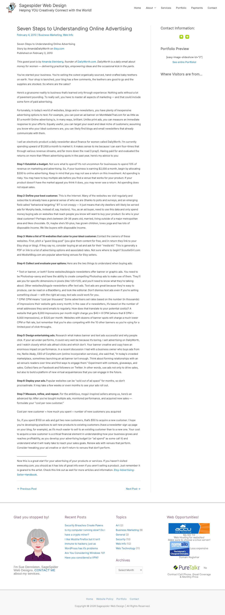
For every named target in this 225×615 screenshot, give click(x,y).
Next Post (133, 488)
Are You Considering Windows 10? (85, 552)
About (149, 7)
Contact (212, 7)
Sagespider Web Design (42, 5)
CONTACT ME (44, 570)
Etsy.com (59, 48)
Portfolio (181, 7)
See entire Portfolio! (184, 62)
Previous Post (27, 488)
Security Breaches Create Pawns (84, 525)
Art (117, 525)
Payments (197, 7)
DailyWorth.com (87, 61)
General (120, 534)
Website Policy (104, 598)
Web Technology (125, 548)
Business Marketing (50, 34)
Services (166, 7)
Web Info (68, 34)
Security (121, 539)
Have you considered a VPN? (81, 557)
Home (137, 7)
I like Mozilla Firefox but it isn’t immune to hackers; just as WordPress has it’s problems (82, 544)
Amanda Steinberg (52, 61)
